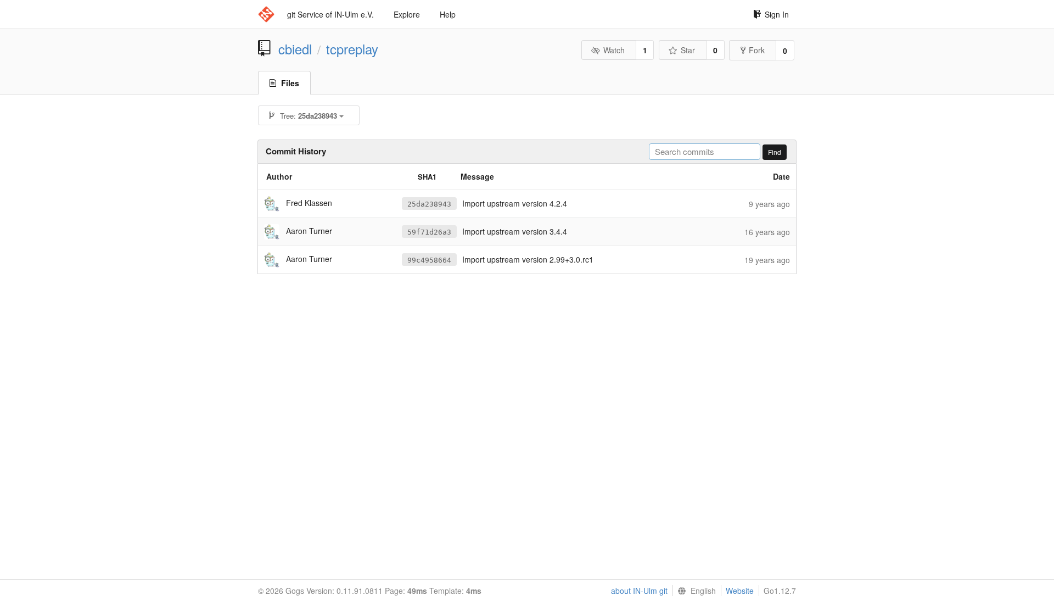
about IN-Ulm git (639, 590)
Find (774, 152)
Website (740, 590)
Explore (407, 14)
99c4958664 (429, 260)
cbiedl (295, 49)
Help (448, 14)
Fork (757, 49)
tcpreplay (352, 49)
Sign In (777, 14)
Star (688, 49)
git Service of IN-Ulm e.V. (330, 14)
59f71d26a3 (429, 232)
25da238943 (429, 204)
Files (290, 82)
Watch (614, 49)
